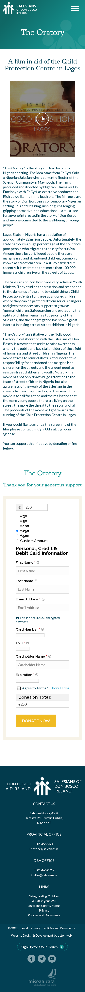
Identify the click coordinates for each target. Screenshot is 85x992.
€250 (24, 531)
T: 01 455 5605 (44, 844)
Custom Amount (34, 541)
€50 (23, 521)
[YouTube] (52, 959)
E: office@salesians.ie (44, 849)
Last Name (25, 581)
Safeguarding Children (44, 896)
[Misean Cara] (42, 976)
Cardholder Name (31, 656)
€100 (24, 526)
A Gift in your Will (44, 901)
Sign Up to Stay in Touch (39, 947)
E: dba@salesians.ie (44, 875)
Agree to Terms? (35, 688)
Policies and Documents (44, 915)
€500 (24, 536)
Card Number (28, 629)
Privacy (44, 910)
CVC (20, 643)
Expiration (25, 675)
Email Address (28, 599)
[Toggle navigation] (75, 9)
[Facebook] (31, 959)
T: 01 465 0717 (44, 870)
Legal (24, 928)
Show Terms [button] (59, 688)
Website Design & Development (32, 935)
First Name (25, 563)
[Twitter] (42, 959)
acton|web (65, 935)
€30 (23, 516)
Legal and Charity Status (44, 905)
